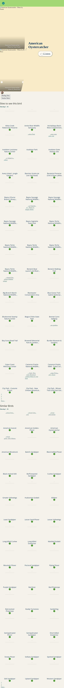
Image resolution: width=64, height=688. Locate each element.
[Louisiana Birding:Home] (32, 3)
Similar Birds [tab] (6, 98)
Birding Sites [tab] (6, 95)
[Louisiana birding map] (32, 92)
